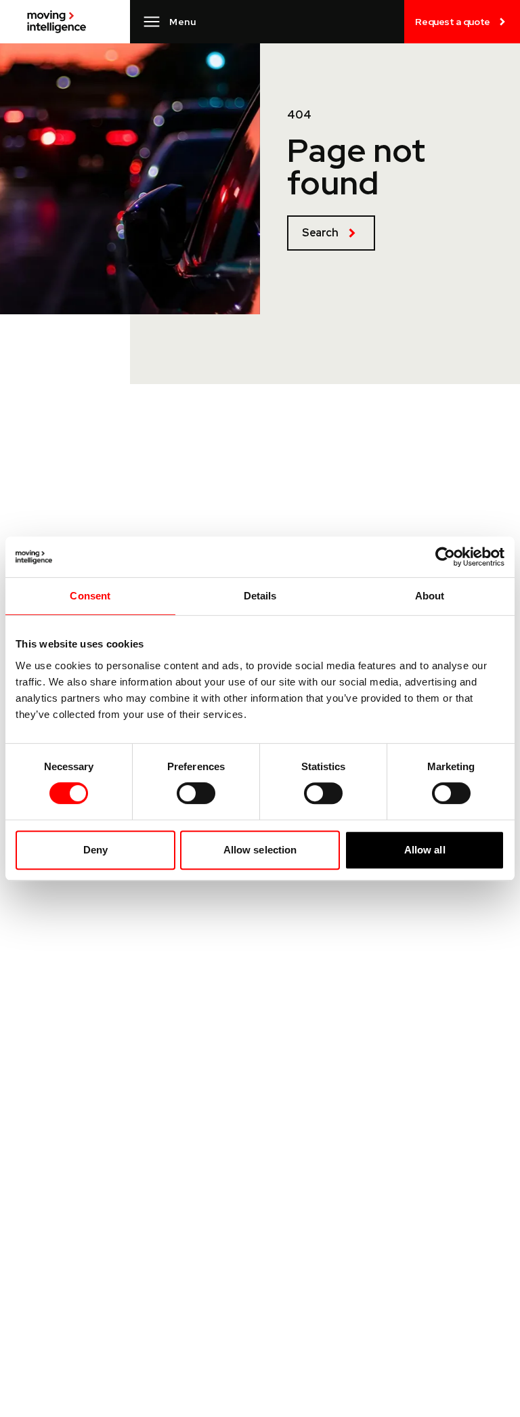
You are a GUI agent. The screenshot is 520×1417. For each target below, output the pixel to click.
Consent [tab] (90, 595)
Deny (95, 849)
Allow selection (260, 849)
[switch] (196, 793)
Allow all (425, 849)
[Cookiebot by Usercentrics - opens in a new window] (445, 557)
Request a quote (452, 22)
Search (320, 233)
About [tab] (430, 595)
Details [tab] (260, 595)
